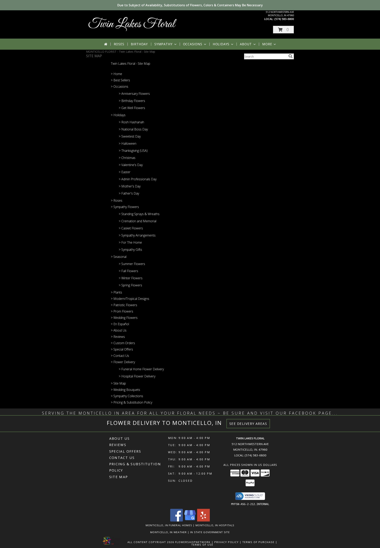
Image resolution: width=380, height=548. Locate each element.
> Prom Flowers (122, 311)
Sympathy (163, 44)
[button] (283, 29)
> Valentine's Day (131, 165)
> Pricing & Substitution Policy (131, 402)
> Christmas (127, 158)
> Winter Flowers (130, 278)
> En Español (120, 324)
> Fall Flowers (128, 271)
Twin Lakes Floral (131, 24)
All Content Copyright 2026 (150, 542)
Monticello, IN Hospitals (215, 525)
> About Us (118, 330)
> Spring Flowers (130, 285)
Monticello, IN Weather (168, 532)
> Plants (116, 292)
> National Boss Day (133, 129)
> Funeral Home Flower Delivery (141, 369)
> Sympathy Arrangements (137, 235)
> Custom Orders (123, 343)
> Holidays (118, 115)
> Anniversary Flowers (134, 93)
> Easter (124, 172)
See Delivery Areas (248, 423)
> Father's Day (129, 193)
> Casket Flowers (131, 228)
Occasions (192, 44)
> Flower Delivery (123, 362)
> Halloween (127, 143)
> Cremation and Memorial (137, 221)
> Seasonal (118, 257)
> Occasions (119, 86)
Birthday (139, 44)
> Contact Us (120, 355)
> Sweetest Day (130, 136)
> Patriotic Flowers (124, 305)
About (246, 44)
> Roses (116, 200)
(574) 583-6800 (284, 19)
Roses (119, 44)
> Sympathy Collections (127, 396)
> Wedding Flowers (124, 317)
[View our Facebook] (176, 520)
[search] (290, 56)
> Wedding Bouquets (125, 389)
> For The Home (130, 242)
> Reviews (118, 336)
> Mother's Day (130, 186)
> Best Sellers (120, 80)
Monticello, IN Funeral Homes (169, 525)
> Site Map (118, 383)
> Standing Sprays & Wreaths (139, 214)
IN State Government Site (210, 532)
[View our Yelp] (203, 520)
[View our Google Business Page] (190, 520)
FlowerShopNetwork (193, 542)
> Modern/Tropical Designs (130, 298)
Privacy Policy (226, 542)
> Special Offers (122, 349)
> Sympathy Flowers (125, 207)
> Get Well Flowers (132, 108)
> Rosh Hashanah (131, 122)
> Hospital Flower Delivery (137, 376)
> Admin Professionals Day (138, 179)
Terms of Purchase (258, 542)
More (267, 44)
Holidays (221, 44)
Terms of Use (202, 544)
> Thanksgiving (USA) (133, 150)
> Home (116, 74)
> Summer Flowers (132, 264)
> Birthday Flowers (132, 101)
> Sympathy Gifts (130, 249)
